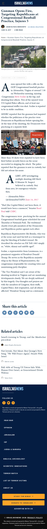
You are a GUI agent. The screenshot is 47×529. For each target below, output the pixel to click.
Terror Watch (10, 473)
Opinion (8, 428)
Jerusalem (9, 435)
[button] (4, 313)
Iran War (8, 420)
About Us (8, 488)
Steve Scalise (20, 96)
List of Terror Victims (15, 481)
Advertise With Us (23, 509)
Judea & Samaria (12, 449)
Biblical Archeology (14, 459)
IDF (5, 442)
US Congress (19, 78)
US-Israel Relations (36, 27)
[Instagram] (13, 403)
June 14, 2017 (32, 199)
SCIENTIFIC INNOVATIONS (15, 466)
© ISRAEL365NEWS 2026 (23, 518)
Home (3, 37)
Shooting (6, 78)
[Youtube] (8, 403)
